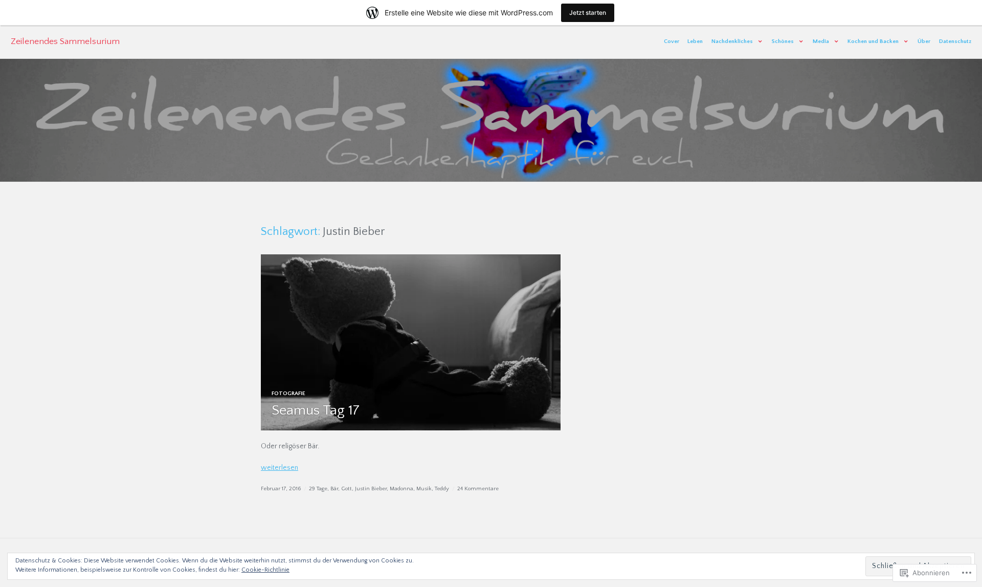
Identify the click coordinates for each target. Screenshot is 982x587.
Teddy (442, 489)
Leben (695, 41)
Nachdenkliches (732, 41)
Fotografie (288, 393)
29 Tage (318, 489)
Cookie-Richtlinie (265, 570)
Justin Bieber (371, 489)
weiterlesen (279, 468)
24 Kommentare (478, 489)
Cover (671, 41)
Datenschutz (955, 41)
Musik (424, 489)
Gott (346, 489)
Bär (334, 489)
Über (924, 41)
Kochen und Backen (873, 41)
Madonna (401, 489)
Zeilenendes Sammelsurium (65, 41)
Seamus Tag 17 (316, 410)
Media (821, 41)
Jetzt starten (587, 12)
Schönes (783, 41)
